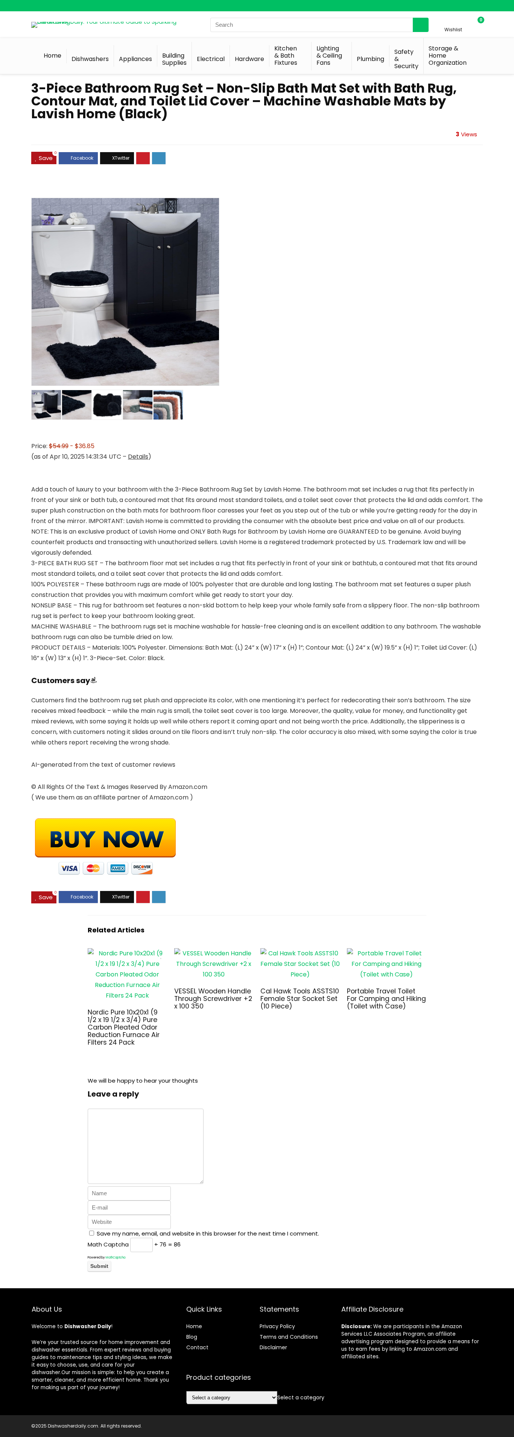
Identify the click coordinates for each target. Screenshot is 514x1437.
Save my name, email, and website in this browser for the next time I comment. (208, 1233)
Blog (191, 1337)
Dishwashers (90, 59)
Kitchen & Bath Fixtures (285, 55)
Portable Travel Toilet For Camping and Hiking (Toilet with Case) (386, 999)
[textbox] (300, 1397)
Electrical (211, 59)
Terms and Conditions (289, 1337)
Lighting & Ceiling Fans (329, 55)
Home (52, 55)
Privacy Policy (277, 1326)
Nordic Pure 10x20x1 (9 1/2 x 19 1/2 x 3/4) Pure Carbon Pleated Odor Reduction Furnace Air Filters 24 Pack (124, 1027)
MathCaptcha (115, 1257)
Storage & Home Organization (448, 55)
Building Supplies (174, 59)
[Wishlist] (453, 21)
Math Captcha (108, 1244)
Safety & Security (406, 58)
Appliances (135, 59)
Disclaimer (273, 1347)
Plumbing (370, 59)
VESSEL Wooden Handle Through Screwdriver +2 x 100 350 (213, 999)
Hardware (249, 59)
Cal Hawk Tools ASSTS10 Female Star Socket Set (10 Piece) (299, 999)
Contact (197, 1347)
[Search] (421, 25)
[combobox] (300, 1397)
